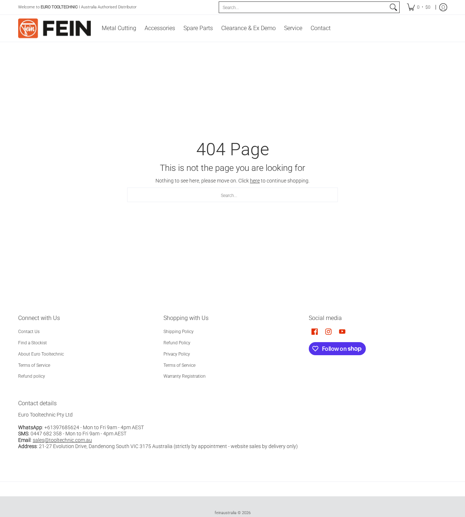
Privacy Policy (176, 354)
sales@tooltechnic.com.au (62, 440)
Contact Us (29, 331)
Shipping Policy (178, 331)
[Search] (393, 7)
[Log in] (443, 7)
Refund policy (31, 376)
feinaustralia (225, 512)
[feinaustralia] (54, 28)
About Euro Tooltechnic (41, 354)
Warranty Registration (184, 376)
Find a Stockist (32, 342)
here (255, 181)
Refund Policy (176, 342)
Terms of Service (34, 365)
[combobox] (303, 7)
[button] (315, 331)
